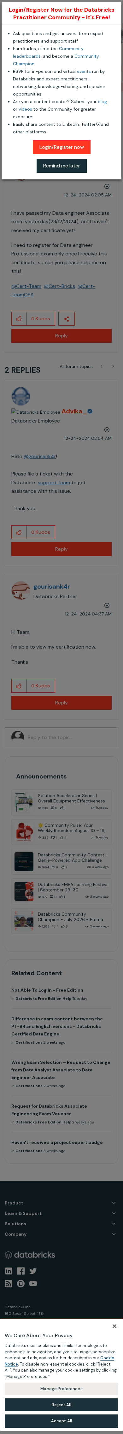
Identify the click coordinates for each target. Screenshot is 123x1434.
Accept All (61, 1421)
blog (102, 101)
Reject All (61, 1405)
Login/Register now (61, 147)
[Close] (114, 1326)
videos (25, 109)
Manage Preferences (61, 1388)
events (84, 71)
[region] (61, 1375)
